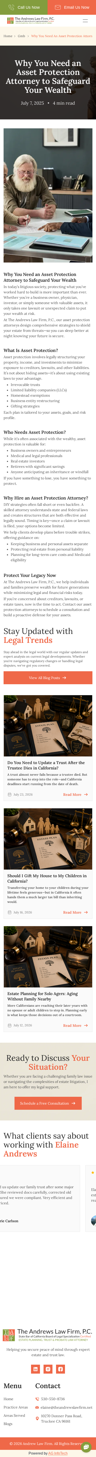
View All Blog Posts (44, 678)
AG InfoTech (58, 1453)
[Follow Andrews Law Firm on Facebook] (60, 1369)
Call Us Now (29, 7)
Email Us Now (76, 7)
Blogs (8, 1423)
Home (8, 36)
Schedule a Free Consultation (44, 1103)
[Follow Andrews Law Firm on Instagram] (48, 1369)
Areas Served (14, 1415)
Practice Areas (16, 1407)
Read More (72, 794)
